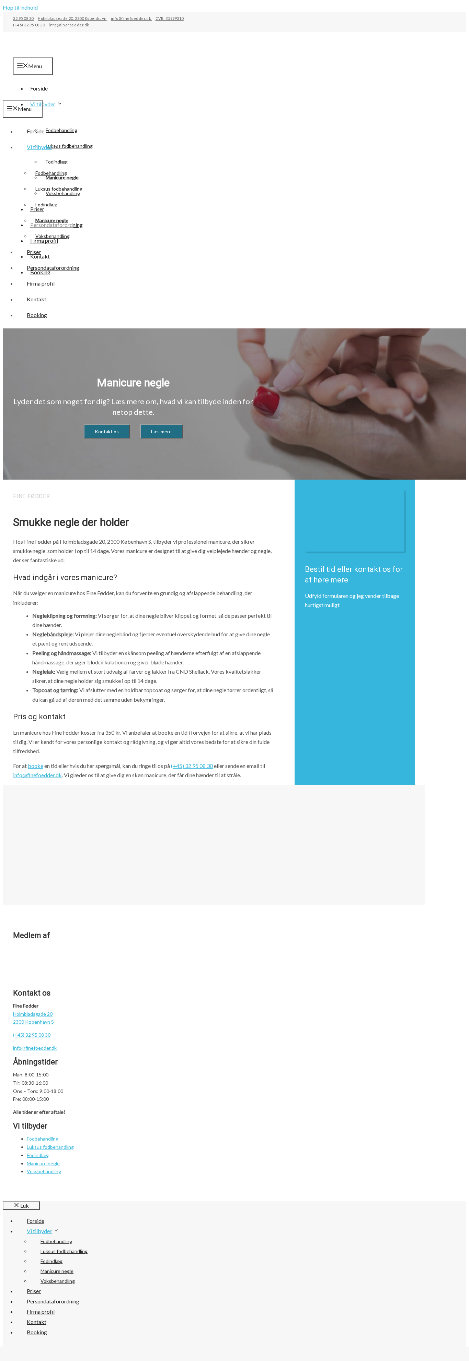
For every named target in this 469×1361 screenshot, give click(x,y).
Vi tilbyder (42, 104)
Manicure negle (51, 220)
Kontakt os (107, 431)
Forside (35, 131)
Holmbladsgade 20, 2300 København (72, 18)
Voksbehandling (52, 236)
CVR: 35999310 (170, 18)
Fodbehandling (61, 130)
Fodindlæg (57, 162)
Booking (37, 315)
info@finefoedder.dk (131, 18)
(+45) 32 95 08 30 (29, 25)
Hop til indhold (20, 7)
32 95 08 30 (23, 18)
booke (35, 765)
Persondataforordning (53, 267)
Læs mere (161, 431)
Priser (34, 252)
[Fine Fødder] (40, 95)
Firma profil (41, 283)
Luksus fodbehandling (58, 189)
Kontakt (36, 299)
